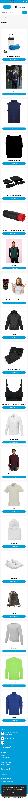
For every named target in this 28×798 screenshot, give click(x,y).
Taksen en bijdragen (6, 762)
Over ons (3, 755)
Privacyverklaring (5, 784)
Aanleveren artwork (6, 760)
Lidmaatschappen (5, 764)
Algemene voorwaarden (7, 781)
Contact (3, 772)
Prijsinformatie (5, 757)
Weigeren (14, 792)
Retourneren (4, 774)
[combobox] (12, 12)
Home (2, 18)
